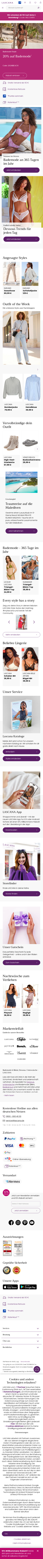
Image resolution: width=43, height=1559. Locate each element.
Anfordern (10, 751)
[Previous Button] (9, 622)
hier (13, 1424)
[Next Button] (34, 622)
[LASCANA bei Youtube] (31, 1222)
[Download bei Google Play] (28, 1286)
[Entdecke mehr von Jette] (9, 1046)
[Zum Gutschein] (21, 925)
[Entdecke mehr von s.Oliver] (34, 1046)
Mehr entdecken (13, 634)
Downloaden (11, 830)
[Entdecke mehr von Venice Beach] (9, 1052)
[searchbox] (21, 7)
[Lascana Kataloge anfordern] (21, 714)
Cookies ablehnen (15, 1426)
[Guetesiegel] (16, 1270)
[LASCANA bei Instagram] (18, 1222)
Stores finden (11, 893)
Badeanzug (8, 1087)
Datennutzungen (12, 1392)
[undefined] (37, 280)
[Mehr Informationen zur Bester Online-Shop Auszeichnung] (7, 1248)
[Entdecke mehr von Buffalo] (21, 1039)
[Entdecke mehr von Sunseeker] (34, 1039)
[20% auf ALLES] (21, 36)
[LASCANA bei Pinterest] (25, 1222)
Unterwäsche (9, 1084)
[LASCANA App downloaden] (21, 790)
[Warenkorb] (40, 2)
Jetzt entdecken (13, 170)
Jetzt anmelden (21, 1210)
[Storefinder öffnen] (25, 2)
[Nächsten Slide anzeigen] (37, 369)
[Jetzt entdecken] (20, 133)
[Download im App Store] (10, 1286)
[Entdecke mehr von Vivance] (34, 1053)
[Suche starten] (38, 7)
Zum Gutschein (12, 962)
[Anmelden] (30, 2)
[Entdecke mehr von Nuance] (21, 1053)
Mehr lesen (9, 1095)
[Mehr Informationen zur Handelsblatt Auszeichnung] (18, 1248)
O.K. (6, 1533)
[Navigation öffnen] (2, 7)
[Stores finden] (21, 861)
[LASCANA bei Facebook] (11, 1222)
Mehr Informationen (22, 1543)
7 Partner (20, 1387)
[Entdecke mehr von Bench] (21, 1046)
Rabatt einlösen (13, 75)
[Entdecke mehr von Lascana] (9, 1039)
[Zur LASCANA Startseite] (7, 2)
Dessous (30, 1082)
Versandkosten (25, 1361)
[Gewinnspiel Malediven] (21, 482)
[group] (21, 622)
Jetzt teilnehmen (15, 531)
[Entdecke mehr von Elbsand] (21, 1059)
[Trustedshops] (7, 1270)
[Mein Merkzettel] (35, 2)
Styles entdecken (13, 758)
